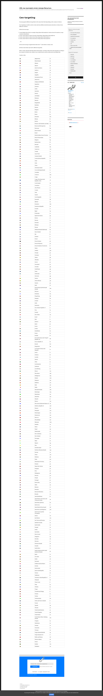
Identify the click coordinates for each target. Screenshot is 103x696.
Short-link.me (70, 90)
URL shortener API (23, 687)
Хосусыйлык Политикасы (25, 685)
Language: (79, 8)
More (70, 72)
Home (21, 683)
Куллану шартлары (23, 686)
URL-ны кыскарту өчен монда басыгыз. (35, 8)
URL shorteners (74, 122)
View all (82, 82)
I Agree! (51, 694)
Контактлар (22, 688)
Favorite (70, 112)
